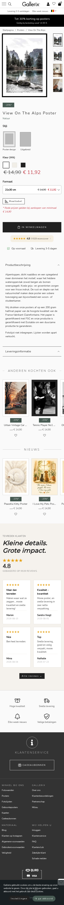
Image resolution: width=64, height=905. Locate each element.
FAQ (34, 841)
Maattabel (15, 201)
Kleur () (9, 157)
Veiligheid (6, 852)
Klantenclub (38, 847)
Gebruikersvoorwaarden (13, 847)
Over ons (36, 790)
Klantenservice (39, 835)
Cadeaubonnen (34, 765)
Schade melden (39, 858)
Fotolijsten (7, 801)
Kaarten (5, 812)
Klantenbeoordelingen (42, 796)
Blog (4, 830)
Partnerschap (38, 801)
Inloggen (36, 830)
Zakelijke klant (39, 852)
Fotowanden (8, 790)
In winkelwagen (34, 227)
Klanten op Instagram (12, 835)
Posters (5, 796)
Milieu (35, 807)
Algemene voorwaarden (13, 841)
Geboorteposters (10, 807)
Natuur (6, 118)
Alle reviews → (32, 676)
